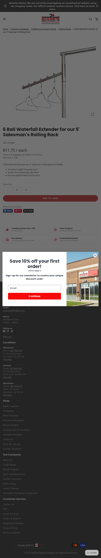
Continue (34, 296)
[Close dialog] (95, 255)
